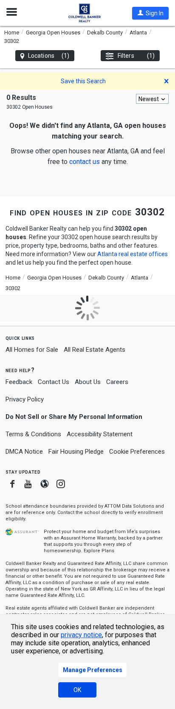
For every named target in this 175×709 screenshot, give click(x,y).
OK (77, 689)
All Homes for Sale (32, 349)
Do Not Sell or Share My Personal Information (74, 417)
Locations (48, 55)
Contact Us (53, 382)
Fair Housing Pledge (76, 451)
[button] (150, 13)
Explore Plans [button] (99, 551)
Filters (136, 55)
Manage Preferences (92, 670)
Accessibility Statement (100, 434)
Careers (117, 382)
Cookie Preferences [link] (137, 451)
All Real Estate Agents (94, 349)
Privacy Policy (25, 399)
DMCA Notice (24, 451)
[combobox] (152, 99)
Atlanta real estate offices (132, 254)
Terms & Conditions (33, 434)
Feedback (19, 382)
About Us (88, 382)
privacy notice (81, 635)
